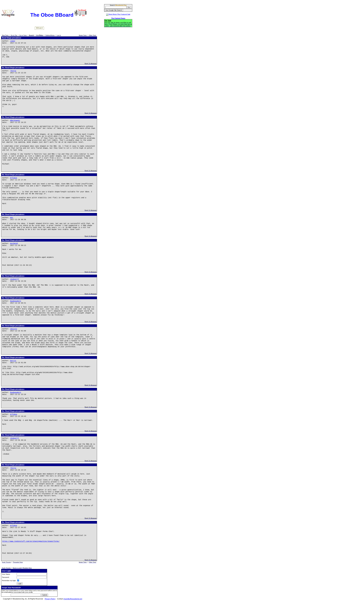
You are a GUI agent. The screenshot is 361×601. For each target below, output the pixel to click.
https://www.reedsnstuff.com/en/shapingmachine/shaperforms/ (31, 541)
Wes (11, 218)
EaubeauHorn (15, 301)
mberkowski (15, 120)
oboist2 (13, 329)
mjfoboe (13, 178)
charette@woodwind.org (72, 599)
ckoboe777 (14, 279)
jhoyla (13, 71)
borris (13, 361)
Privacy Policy (50, 599)
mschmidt (14, 243)
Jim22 (12, 41)
